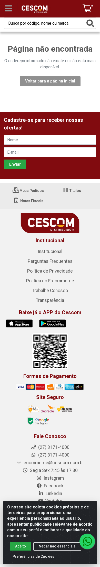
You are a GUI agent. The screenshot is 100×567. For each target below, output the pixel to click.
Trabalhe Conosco (50, 290)
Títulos (75, 191)
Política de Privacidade (50, 271)
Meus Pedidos (31, 191)
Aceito (20, 546)
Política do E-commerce (50, 280)
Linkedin (53, 493)
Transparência (50, 300)
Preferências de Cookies (33, 556)
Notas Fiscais (31, 201)
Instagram (53, 478)
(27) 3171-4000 (53, 455)
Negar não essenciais (57, 546)
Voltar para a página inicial (50, 81)
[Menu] (8, 8)
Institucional (50, 251)
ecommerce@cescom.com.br (53, 462)
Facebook (53, 485)
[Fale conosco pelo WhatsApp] (87, 541)
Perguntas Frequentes (50, 261)
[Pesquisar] (90, 23)
